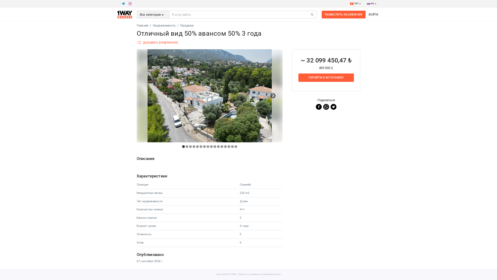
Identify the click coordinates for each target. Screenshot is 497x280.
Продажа (187, 25)
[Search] (312, 14)
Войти (373, 14)
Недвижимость (164, 25)
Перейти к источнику (326, 77)
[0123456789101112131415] (210, 100)
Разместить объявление (343, 14)
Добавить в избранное (160, 42)
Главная (142, 25)
